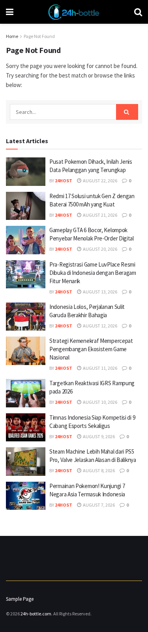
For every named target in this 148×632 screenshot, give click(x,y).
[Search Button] (127, 112)
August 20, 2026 (99, 249)
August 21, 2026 (99, 215)
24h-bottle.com (36, 614)
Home (12, 36)
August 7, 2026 (98, 505)
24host (63, 181)
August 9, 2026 (98, 436)
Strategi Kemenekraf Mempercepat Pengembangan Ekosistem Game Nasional (91, 349)
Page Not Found (39, 36)
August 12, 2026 (99, 326)
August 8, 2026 (98, 470)
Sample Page (20, 599)
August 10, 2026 (99, 402)
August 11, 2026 (99, 368)
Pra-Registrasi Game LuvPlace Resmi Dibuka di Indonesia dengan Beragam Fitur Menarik (92, 273)
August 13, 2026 (99, 292)
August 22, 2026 (99, 181)
